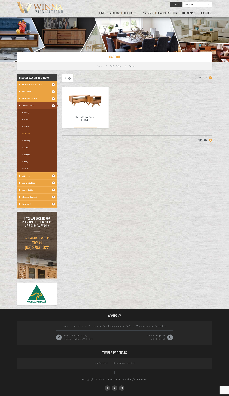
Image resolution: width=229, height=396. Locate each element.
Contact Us (206, 13)
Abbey (26, 112)
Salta (25, 168)
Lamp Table (38, 190)
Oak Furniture (101, 363)
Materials (148, 13)
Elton (26, 147)
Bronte (26, 126)
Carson (26, 133)
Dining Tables (38, 183)
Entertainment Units (38, 84)
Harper (26, 154)
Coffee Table (115, 66)
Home (101, 13)
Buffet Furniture (38, 98)
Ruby (25, 161)
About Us (114, 13)
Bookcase (38, 91)
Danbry (26, 140)
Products (129, 13)
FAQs (128, 326)
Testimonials (188, 13)
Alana (26, 119)
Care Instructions (167, 13)
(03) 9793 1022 (158, 339)
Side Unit (38, 204)
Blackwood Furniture (124, 363)
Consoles (38, 176)
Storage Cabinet (38, 197)
